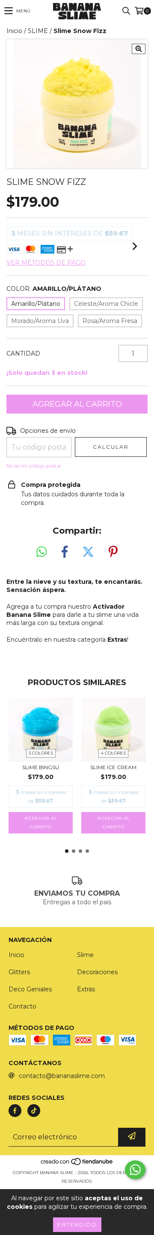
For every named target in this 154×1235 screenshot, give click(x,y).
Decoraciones (97, 972)
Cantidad (23, 353)
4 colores (113, 753)
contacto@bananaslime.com (62, 1076)
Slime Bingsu (40, 767)
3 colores (41, 753)
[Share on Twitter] (88, 552)
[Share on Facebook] (64, 552)
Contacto (22, 1006)
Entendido (77, 1224)
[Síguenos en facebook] (15, 1110)
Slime (85, 955)
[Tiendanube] (77, 1164)
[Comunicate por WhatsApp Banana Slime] (135, 1169)
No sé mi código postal (33, 465)
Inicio (14, 31)
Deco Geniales (30, 989)
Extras (86, 989)
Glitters (19, 972)
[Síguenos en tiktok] (33, 1110)
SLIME (38, 31)
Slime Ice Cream (113, 767)
